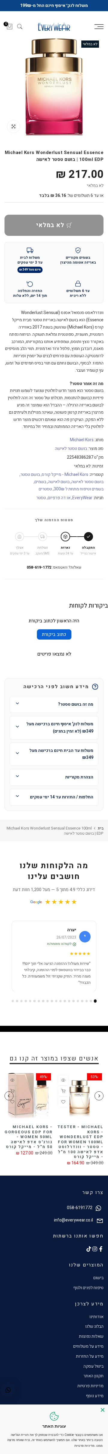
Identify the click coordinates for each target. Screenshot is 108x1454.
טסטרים (45, 492)
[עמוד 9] (60, 1004)
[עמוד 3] (87, 1004)
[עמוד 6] (73, 1004)
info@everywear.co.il (73, 1223)
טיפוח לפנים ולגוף (88, 1291)
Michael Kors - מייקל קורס (65, 478)
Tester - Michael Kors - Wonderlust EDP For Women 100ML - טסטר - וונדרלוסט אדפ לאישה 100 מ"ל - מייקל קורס (80, 1145)
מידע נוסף (95, 1399)
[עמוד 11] (52, 1004)
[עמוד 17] (26, 1004)
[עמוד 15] (34, 1004)
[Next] (9, 1099)
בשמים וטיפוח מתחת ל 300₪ (79, 492)
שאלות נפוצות (91, 1340)
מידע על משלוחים (88, 1349)
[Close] (103, 1410)
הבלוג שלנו (94, 1330)
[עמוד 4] (82, 1004)
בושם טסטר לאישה (71, 452)
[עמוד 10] (56, 1004)
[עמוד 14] (39, 1004)
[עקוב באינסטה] (95, 1252)
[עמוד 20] (13, 1004)
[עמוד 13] (43, 1004)
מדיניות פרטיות (90, 1389)
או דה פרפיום (59, 501)
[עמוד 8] (65, 1004)
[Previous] (99, 1099)
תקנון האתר (93, 1379)
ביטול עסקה (93, 1369)
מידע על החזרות (90, 1359)
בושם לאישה (59, 485)
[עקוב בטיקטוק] (89, 1252)
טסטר (41, 501)
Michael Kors (82, 443)
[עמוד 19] (17, 1004)
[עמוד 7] (69, 1004)
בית (101, 831)
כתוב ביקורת (54, 637)
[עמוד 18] (21, 1004)
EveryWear (82, 501)
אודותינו (96, 1320)
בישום (98, 1281)
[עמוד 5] (78, 1004)
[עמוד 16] (30, 1004)
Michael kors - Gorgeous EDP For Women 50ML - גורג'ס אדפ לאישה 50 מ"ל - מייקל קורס (28, 1140)
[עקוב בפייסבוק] (101, 1252)
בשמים (40, 485)
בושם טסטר (30, 478)
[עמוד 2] (91, 1004)
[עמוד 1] (95, 1004)
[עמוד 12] (47, 1004)
